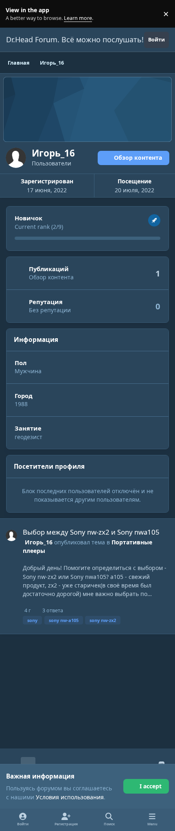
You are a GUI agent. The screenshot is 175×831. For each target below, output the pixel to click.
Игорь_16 (38, 542)
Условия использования (70, 797)
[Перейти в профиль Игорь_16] (11, 535)
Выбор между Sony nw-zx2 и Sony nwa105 (91, 532)
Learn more (15, 14)
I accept (151, 786)
